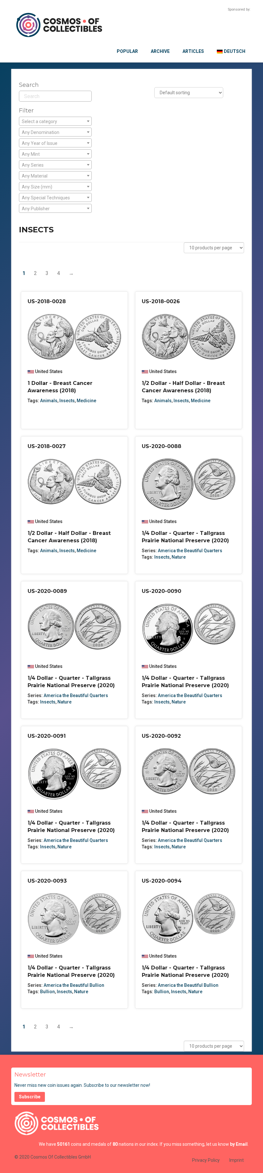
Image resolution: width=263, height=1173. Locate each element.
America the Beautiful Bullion (74, 985)
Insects (67, 400)
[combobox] (55, 121)
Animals (48, 400)
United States (49, 371)
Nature (179, 557)
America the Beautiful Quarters (190, 550)
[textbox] (55, 121)
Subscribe (29, 1096)
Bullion (47, 991)
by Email (239, 1144)
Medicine (86, 400)
